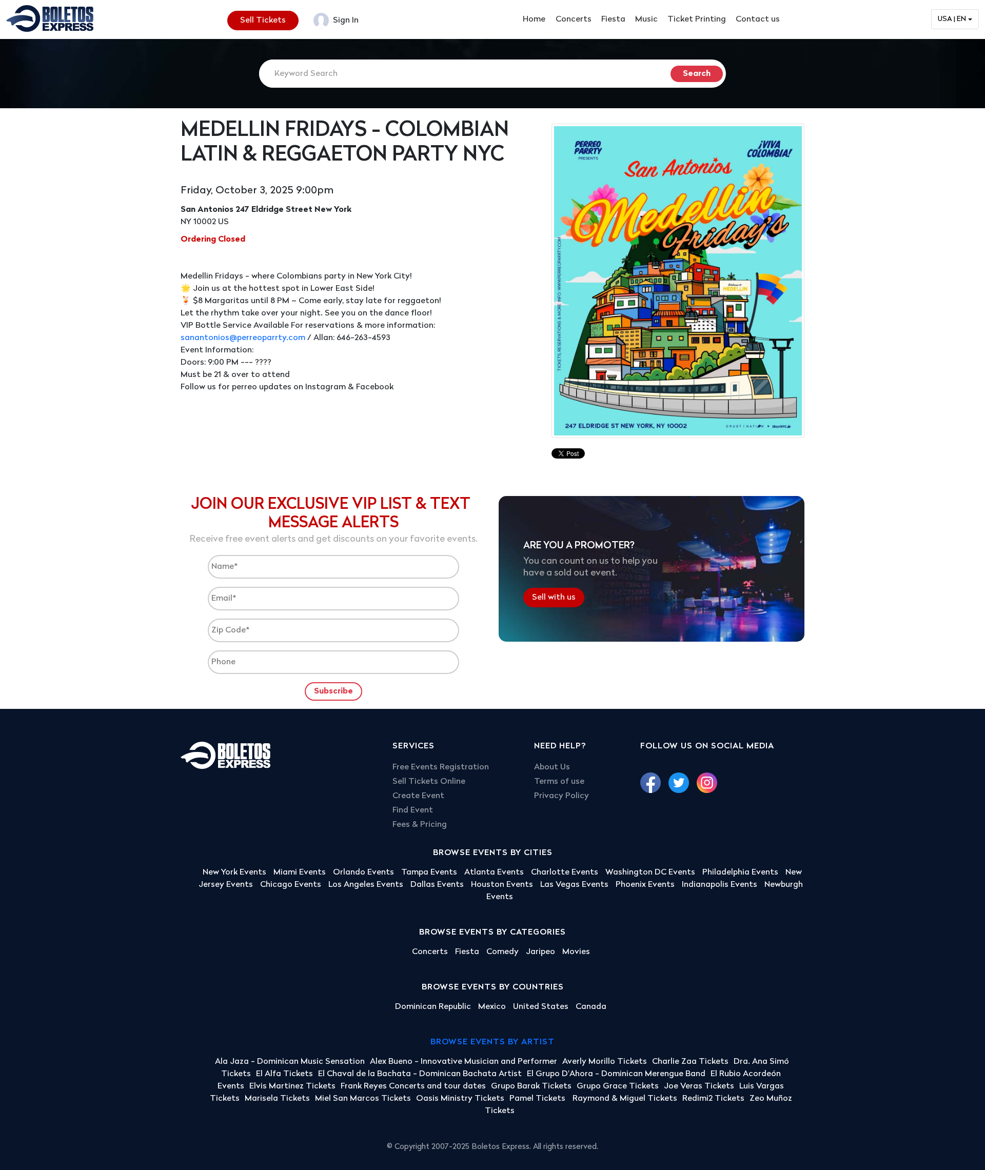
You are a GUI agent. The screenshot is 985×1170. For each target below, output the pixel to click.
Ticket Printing (696, 19)
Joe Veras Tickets (699, 1086)
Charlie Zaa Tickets (690, 1062)
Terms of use (559, 782)
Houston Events (502, 885)
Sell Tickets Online (428, 782)
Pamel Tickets (538, 1099)
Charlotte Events (564, 872)
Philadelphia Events (740, 872)
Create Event (418, 796)
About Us (552, 767)
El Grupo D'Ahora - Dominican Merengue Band (616, 1074)
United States (540, 1007)
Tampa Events (429, 872)
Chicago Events (290, 885)
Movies (576, 952)
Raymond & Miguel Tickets (625, 1099)
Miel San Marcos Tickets (363, 1099)
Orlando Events (363, 872)
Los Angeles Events (365, 885)
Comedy (502, 952)
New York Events (234, 872)
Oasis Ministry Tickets (460, 1099)
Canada (591, 1007)
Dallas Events (437, 885)
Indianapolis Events (719, 885)
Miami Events (299, 872)
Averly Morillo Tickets (604, 1062)
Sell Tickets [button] (263, 20)
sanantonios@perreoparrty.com (243, 338)
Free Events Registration (440, 767)
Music (646, 19)
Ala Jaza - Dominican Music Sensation (290, 1062)
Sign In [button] (345, 20)
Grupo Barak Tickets (531, 1086)
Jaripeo (540, 952)
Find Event (412, 810)
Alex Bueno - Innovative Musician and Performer (463, 1062)
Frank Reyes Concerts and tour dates (413, 1086)
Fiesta (613, 19)
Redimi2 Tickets (713, 1099)
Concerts (574, 19)
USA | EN (952, 19)
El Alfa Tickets (284, 1074)
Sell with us (554, 597)
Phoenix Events (645, 885)
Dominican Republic (433, 1007)
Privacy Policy (561, 796)
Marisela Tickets (277, 1099)
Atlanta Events (494, 872)
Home (534, 19)
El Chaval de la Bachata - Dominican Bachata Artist (420, 1074)
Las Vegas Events (574, 885)
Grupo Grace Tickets (618, 1086)
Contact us (758, 19)
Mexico (492, 1007)
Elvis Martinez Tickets (292, 1086)
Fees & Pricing (419, 825)
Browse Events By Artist (492, 1042)
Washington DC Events (650, 872)
